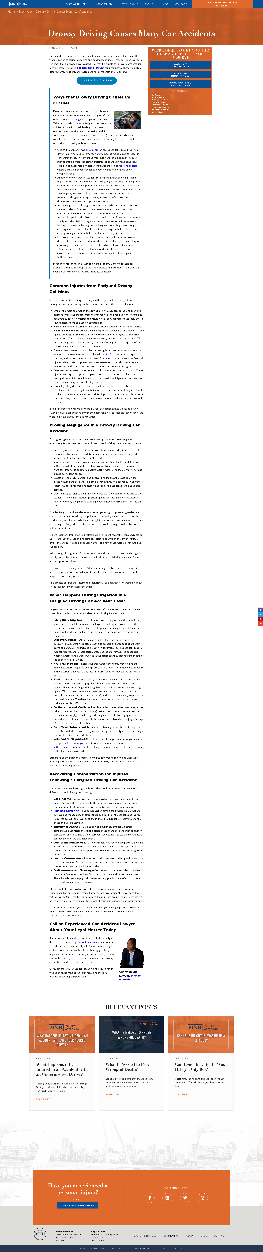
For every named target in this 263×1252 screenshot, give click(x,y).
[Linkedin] (167, 1198)
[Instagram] (203, 1198)
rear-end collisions (128, 165)
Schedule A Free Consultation (96, 80)
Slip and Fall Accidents (160, 107)
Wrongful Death (158, 112)
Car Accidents (157, 95)
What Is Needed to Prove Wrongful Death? (129, 1067)
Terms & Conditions (141, 1248)
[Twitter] (185, 1198)
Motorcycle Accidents (160, 100)
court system (69, 958)
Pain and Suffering (66, 811)
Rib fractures (112, 354)
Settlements (60, 746)
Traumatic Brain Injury (160, 110)
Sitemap (178, 1248)
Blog (166, 4)
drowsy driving (94, 149)
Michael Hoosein (130, 977)
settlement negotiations (77, 742)
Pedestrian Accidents (160, 105)
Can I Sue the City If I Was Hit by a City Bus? (200, 1067)
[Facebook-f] (150, 1198)
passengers (77, 119)
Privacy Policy (118, 1248)
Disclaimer (162, 1248)
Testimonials (129, 4)
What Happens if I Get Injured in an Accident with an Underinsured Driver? (62, 1069)
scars (56, 874)
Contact (181, 4)
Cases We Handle (76, 4)
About (149, 4)
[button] (260, 610)
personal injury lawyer (87, 942)
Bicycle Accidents (158, 102)
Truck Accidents (158, 97)
